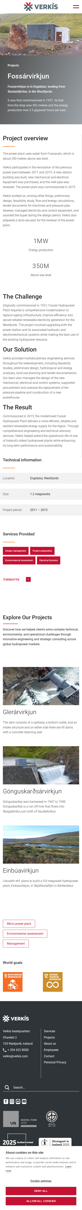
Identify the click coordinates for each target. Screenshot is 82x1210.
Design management (15, 551)
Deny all (41, 1191)
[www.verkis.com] (41, 6)
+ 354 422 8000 (18, 1050)
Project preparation (42, 551)
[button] (76, 6)
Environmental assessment (25, 933)
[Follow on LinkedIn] (18, 1101)
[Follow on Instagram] (12, 1101)
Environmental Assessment (19, 560)
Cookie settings (41, 1180)
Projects (49, 1037)
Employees (51, 1050)
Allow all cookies (41, 1201)
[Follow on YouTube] (24, 1101)
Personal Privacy (55, 1062)
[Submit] (7, 1087)
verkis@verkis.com (15, 1056)
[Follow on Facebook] (6, 1101)
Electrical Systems (48, 560)
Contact (49, 1056)
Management (16, 943)
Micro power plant (19, 923)
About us (50, 1043)
